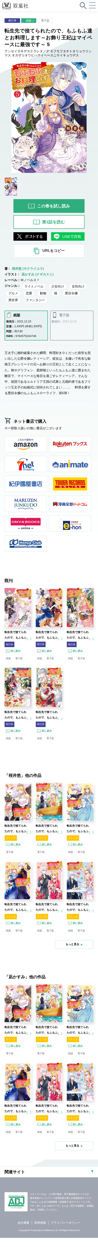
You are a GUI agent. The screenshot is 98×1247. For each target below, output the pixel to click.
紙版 (28, 20)
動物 (43, 293)
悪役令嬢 (71, 293)
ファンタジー (35, 300)
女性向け (78, 286)
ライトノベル (34, 286)
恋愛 (29, 293)
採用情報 (40, 1222)
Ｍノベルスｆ (30, 280)
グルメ (13, 293)
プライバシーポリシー (65, 1222)
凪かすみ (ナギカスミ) (38, 274)
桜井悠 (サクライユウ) (28, 268)
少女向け (57, 286)
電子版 (45, 20)
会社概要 (23, 1222)
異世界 (13, 300)
